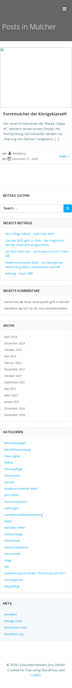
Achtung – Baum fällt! (19, 273)
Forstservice (12, 475)
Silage (8, 560)
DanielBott (11, 308)
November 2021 (14, 369)
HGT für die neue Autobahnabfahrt (45, 308)
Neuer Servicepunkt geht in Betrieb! (46, 302)
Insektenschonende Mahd (21, 488)
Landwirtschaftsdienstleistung (23, 515)
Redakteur (19, 153)
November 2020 (14, 415)
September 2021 (15, 382)
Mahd (8, 521)
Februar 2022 (12, 363)
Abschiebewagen (15, 443)
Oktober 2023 (13, 350)
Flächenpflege (13, 469)
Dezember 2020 (14, 408)
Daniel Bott (11, 302)
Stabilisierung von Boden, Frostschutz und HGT (34, 573)
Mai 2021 (10, 389)
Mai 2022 (10, 356)
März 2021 (11, 395)
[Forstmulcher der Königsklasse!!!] (36, 77)
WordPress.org (13, 634)
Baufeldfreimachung (17, 450)
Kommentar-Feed (15, 627)
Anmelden (10, 614)
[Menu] (64, 9)
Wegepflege (12, 586)
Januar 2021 (12, 402)
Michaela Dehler (14, 527)
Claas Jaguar (12, 456)
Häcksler (9, 482)
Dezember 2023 (14, 343)
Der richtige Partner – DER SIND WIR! (29, 234)
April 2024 (10, 337)
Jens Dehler (11, 495)
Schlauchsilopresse (16, 547)
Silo (6, 567)
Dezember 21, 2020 (25, 159)
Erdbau (8, 462)
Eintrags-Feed (13, 621)
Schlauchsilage (13, 534)
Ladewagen (11, 508)
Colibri (36, 675)
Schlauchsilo (12, 541)
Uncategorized (13, 580)
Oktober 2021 (13, 376)
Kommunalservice (15, 502)
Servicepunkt (12, 554)
